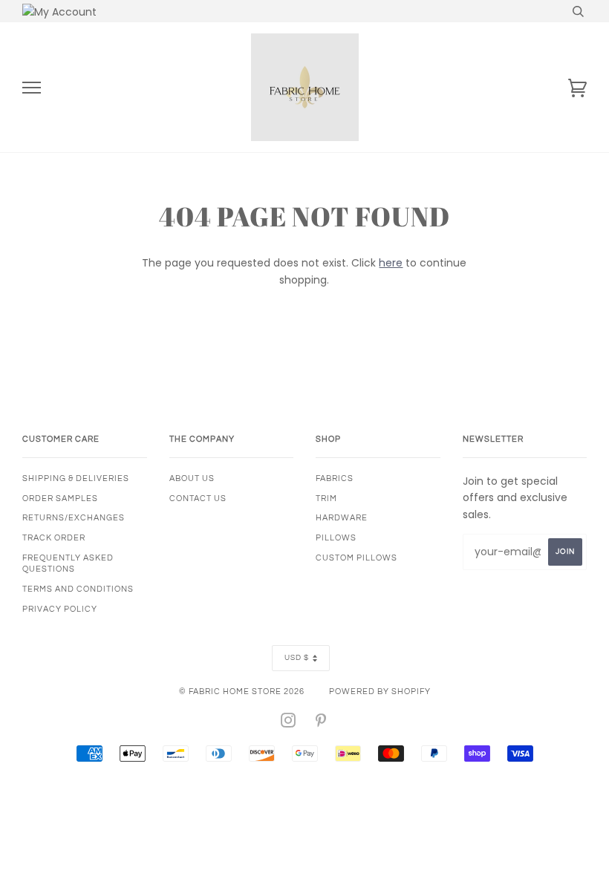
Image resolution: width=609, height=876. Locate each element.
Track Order (53, 538)
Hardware (342, 518)
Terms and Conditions (78, 589)
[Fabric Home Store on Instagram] (288, 723)
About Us (192, 478)
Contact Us (198, 498)
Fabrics (335, 478)
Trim (326, 498)
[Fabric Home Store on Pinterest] (321, 723)
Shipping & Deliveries (75, 478)
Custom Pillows (356, 558)
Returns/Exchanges (73, 518)
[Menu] (31, 88)
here (391, 262)
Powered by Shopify (380, 691)
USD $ (296, 657)
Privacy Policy (59, 609)
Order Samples (60, 498)
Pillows (336, 538)
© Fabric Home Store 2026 (241, 691)
